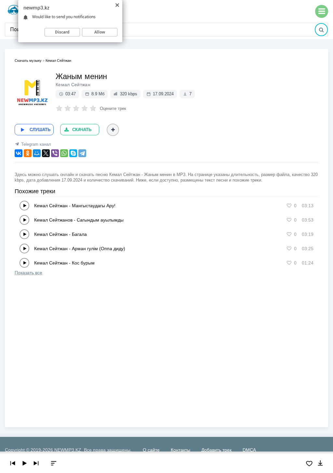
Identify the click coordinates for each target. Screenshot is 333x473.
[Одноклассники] (28, 153)
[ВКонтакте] (18, 153)
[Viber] (55, 153)
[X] (46, 153)
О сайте (151, 450)
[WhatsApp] (64, 153)
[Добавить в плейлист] (113, 130)
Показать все (28, 272)
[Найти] (321, 29)
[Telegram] (82, 153)
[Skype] (73, 153)
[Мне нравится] (289, 205)
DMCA (249, 450)
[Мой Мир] (37, 153)
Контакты (180, 450)
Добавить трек (216, 450)
